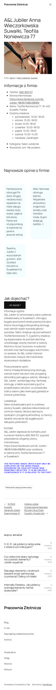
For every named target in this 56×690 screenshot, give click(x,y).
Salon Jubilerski (23, 78)
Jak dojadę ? (15, 305)
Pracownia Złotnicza (16, 4)
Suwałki (34, 78)
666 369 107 (26, 92)
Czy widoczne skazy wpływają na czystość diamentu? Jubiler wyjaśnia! (21, 559)
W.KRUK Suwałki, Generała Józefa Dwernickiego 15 (12, 509)
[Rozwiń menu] (50, 4)
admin (12, 78)
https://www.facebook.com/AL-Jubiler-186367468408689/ (27, 100)
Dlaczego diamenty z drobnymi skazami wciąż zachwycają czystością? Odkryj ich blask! (21, 573)
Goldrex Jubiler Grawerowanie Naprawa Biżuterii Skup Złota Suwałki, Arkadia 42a (36, 509)
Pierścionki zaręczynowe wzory (19, 487)
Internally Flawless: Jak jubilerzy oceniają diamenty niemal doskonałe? (22, 587)
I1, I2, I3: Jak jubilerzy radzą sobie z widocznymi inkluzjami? (22, 545)
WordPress (47, 684)
